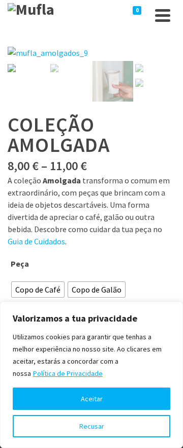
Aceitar (92, 398)
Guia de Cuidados (36, 241)
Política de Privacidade (68, 373)
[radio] (38, 289)
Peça (20, 264)
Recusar (91, 426)
